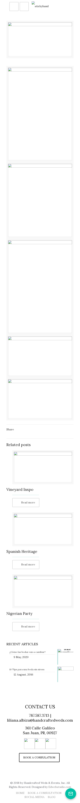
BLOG (52, 797)
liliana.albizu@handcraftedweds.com (40, 720)
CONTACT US (40, 707)
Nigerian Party (19, 613)
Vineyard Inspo (19, 489)
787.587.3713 (39, 715)
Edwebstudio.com (59, 787)
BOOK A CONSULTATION (45, 793)
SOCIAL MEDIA (34, 797)
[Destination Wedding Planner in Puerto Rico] (40, 6)
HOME (20, 793)
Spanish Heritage (21, 551)
